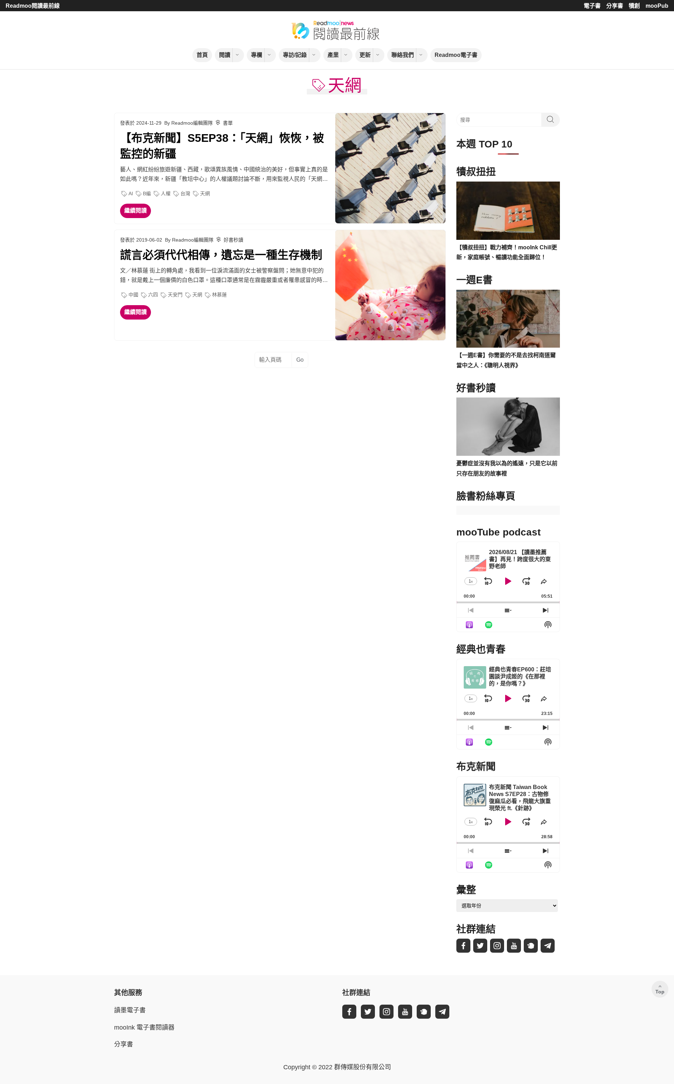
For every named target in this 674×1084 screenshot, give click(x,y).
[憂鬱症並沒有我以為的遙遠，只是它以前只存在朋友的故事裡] (508, 427)
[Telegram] (548, 946)
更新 (365, 55)
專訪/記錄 (295, 55)
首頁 (202, 55)
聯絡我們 (402, 55)
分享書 (614, 6)
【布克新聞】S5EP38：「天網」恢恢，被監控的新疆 (222, 146)
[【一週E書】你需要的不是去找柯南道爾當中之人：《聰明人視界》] (508, 319)
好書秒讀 (233, 240)
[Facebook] (463, 946)
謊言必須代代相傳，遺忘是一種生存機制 (221, 255)
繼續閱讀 (135, 210)
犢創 (634, 6)
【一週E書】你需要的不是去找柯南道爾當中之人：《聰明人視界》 (506, 360)
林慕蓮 (219, 294)
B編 (147, 193)
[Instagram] (497, 946)
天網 (205, 193)
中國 (133, 294)
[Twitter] (480, 946)
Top (660, 991)
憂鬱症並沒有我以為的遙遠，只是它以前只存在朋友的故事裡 (506, 468)
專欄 (256, 55)
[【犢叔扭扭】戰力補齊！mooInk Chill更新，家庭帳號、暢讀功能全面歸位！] (508, 211)
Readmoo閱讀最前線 (33, 6)
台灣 (185, 193)
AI (130, 193)
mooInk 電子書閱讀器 (144, 1027)
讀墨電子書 (130, 1010)
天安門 (175, 294)
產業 (333, 55)
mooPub (657, 6)
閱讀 (224, 55)
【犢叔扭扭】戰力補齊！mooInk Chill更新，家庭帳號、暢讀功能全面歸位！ (506, 252)
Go (300, 360)
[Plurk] (531, 946)
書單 (228, 123)
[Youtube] (514, 946)
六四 (153, 294)
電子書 (592, 6)
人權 (166, 193)
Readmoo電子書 (456, 55)
